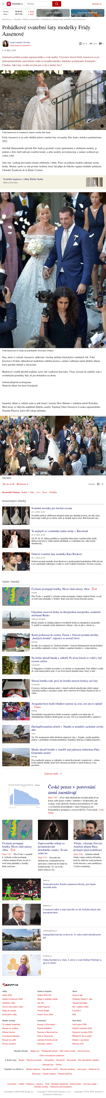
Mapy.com (35, 1051)
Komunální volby (9, 1014)
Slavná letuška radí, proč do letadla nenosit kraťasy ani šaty (64, 681)
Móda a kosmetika (10, 183)
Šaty (32, 492)
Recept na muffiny (10, 1028)
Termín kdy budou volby (12, 1007)
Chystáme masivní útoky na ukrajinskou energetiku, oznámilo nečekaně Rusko (66, 613)
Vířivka (59, 1064)
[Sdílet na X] (102, 484)
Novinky (26, 42)
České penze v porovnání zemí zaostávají (71, 789)
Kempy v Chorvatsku (46, 1024)
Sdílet (94, 43)
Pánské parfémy (65, 1074)
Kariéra (39, 1084)
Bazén (21, 1060)
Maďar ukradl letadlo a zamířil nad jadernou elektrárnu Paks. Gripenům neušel (65, 751)
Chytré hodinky (49, 1074)
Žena (44, 492)
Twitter (21, 1084)
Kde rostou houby (67, 1051)
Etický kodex (75, 1084)
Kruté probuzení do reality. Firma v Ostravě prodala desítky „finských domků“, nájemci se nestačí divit (65, 636)
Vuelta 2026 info (44, 995)
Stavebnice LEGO (50, 1069)
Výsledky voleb (8, 1003)
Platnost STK (78, 1044)
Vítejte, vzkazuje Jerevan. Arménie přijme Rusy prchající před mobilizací (88, 846)
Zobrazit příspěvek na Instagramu (16, 382)
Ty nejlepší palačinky (11, 1024)
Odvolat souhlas (41, 1087)
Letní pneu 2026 (79, 1024)
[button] (53, 100)
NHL (74, 1014)
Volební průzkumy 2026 (12, 999)
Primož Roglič (43, 1010)
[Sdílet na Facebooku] (98, 484)
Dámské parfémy (67, 1069)
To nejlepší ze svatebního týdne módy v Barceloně (59, 531)
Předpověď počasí (50, 1051)
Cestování (35, 665)
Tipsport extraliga (79, 1003)
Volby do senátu (9, 1010)
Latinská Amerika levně (47, 1040)
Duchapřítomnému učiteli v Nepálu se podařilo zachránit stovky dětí (67, 728)
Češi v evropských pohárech (52, 1055)
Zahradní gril (47, 1064)
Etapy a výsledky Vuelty (47, 999)
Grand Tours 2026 (45, 1014)
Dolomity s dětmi (44, 1044)
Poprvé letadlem (44, 1028)
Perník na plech (9, 1044)
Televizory (36, 1074)
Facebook (12, 1084)
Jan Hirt (40, 1003)
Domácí (34, 642)
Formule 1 (76, 1010)
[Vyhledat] (56, 4)
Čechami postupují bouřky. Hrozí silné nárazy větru (60, 589)
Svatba (24, 492)
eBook (84, 43)
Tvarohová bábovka (11, 1036)
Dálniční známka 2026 (82, 1028)
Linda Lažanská (16, 42)
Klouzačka (71, 1060)
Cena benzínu (84, 1051)
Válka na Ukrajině (38, 619)
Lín (38, 492)
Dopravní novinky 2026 (82, 1032)
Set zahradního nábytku (88, 1060)
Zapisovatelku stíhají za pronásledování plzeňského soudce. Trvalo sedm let (53, 848)
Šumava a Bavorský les (47, 1032)
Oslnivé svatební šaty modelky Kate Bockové (56, 554)
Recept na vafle (9, 1040)
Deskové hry (94, 1069)
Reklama (30, 1084)
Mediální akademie (59, 1084)
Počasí (34, 593)
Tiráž (47, 1084)
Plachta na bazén (34, 1060)
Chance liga (77, 995)
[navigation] (3, 4)
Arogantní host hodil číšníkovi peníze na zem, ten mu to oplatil (66, 703)
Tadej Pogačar (43, 1007)
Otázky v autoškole (80, 1040)
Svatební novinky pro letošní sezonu (51, 508)
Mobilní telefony (33, 1069)
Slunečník (60, 1060)
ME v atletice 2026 (80, 1007)
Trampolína (49, 1060)
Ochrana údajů (89, 1084)
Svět (33, 734)
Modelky (53, 492)
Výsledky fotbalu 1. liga (82, 999)
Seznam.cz (97, 4)
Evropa (34, 757)
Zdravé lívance (8, 1032)
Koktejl (34, 711)
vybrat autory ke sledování (20, 46)
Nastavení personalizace (61, 1087)
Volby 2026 (7, 995)
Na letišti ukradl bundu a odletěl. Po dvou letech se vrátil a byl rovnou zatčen (66, 659)
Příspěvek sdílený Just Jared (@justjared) (20, 385)
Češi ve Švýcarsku (45, 1036)
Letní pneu (82, 1069)
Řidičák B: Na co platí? (82, 1036)
